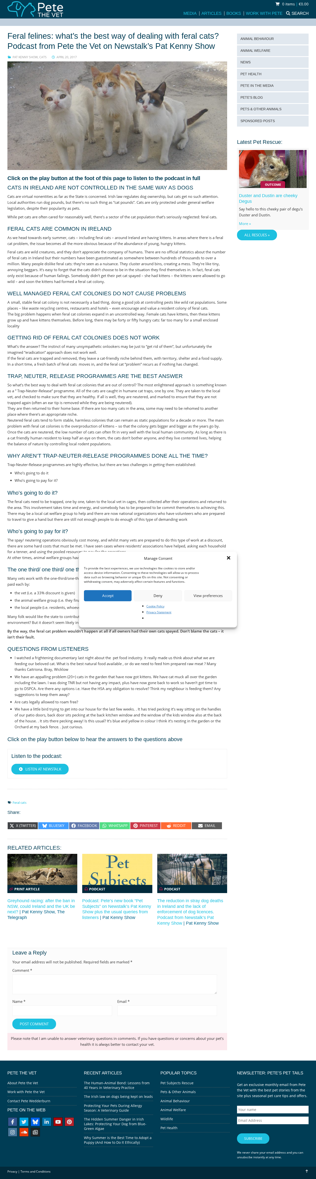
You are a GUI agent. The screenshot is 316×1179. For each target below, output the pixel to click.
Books (233, 13)
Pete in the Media (257, 86)
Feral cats (19, 802)
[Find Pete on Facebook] (12, 1122)
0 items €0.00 (295, 4)
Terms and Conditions (35, 1171)
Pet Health (250, 74)
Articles (211, 13)
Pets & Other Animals (260, 109)
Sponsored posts (257, 121)
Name (18, 1001)
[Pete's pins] (69, 1122)
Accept (108, 595)
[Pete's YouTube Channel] (58, 1122)
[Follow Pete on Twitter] (24, 1122)
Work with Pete (264, 13)
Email (123, 1001)
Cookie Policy (155, 606)
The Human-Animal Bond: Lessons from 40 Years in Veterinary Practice (117, 1085)
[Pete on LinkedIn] (46, 1122)
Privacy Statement (158, 612)
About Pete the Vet (22, 1083)
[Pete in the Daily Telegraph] (35, 1132)
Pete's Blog (251, 97)
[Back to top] (306, 1171)
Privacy (12, 1171)
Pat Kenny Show (25, 57)
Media (190, 13)
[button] (229, 558)
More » (245, 223)
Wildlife (166, 1119)
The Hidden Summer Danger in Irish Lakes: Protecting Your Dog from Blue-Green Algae (115, 1124)
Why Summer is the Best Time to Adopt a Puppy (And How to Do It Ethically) (118, 1140)
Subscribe (253, 1138)
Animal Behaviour (257, 39)
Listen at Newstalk (42, 769)
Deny (158, 595)
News (245, 62)
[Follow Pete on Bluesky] (35, 1122)
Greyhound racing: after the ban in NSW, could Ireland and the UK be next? (41, 906)
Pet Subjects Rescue (177, 1083)
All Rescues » (257, 235)
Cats (43, 57)
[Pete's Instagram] (12, 1132)
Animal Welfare (255, 51)
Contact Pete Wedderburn (28, 1101)
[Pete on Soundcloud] (24, 1132)
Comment (22, 970)
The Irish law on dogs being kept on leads (118, 1096)
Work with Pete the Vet (26, 1091)
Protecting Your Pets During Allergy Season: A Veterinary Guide (113, 1108)
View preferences (208, 595)
